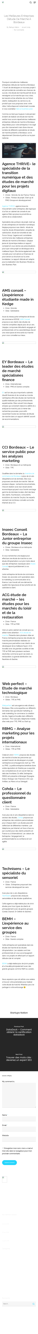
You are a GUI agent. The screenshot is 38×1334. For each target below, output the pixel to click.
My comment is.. (8, 1082)
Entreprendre (7, 1270)
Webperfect (7, 705)
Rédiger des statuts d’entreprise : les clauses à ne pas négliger (18, 1237)
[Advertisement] (19, 58)
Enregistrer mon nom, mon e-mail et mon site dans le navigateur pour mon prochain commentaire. (17, 1151)
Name (5, 1115)
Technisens (6, 896)
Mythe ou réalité (8, 1280)
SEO (3, 1287)
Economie (5, 1267)
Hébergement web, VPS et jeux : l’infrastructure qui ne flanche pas (14, 1229)
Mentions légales (8, 1207)
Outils (4, 1284)
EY (3, 393)
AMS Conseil (25, 319)
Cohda (20, 818)
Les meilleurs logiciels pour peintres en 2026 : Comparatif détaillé (18, 1220)
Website (5, 1135)
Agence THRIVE (8, 206)
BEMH (4, 964)
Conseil (4, 1263)
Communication (7, 1260)
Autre (4, 1256)
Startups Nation (14, 27)
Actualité (5, 1253)
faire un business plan (24, 109)
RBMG (16, 755)
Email (4, 1125)
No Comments (19, 30)
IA (2, 1277)
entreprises (6, 1273)
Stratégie (5, 1290)
